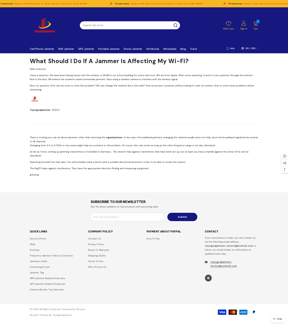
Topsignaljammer (62, 315)
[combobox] (125, 25)
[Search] (130, 25)
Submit (182, 217)
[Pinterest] (208, 278)
